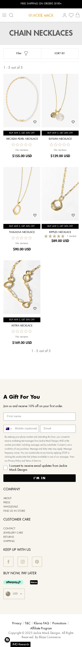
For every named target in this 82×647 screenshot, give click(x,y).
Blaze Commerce (50, 637)
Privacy (16, 623)
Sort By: (59, 53)
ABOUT (7, 498)
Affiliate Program (41, 628)
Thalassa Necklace (22, 232)
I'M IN (40, 478)
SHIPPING (9, 541)
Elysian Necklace (60, 139)
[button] (7, 639)
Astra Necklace (21, 325)
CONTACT (9, 528)
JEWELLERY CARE (13, 532)
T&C (27, 623)
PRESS (6, 502)
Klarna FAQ (41, 623)
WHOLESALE (10, 506)
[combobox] (8, 429)
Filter (18, 53)
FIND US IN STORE (14, 511)
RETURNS (8, 537)
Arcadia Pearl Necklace (22, 139)
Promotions (59, 623)
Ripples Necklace (60, 232)
